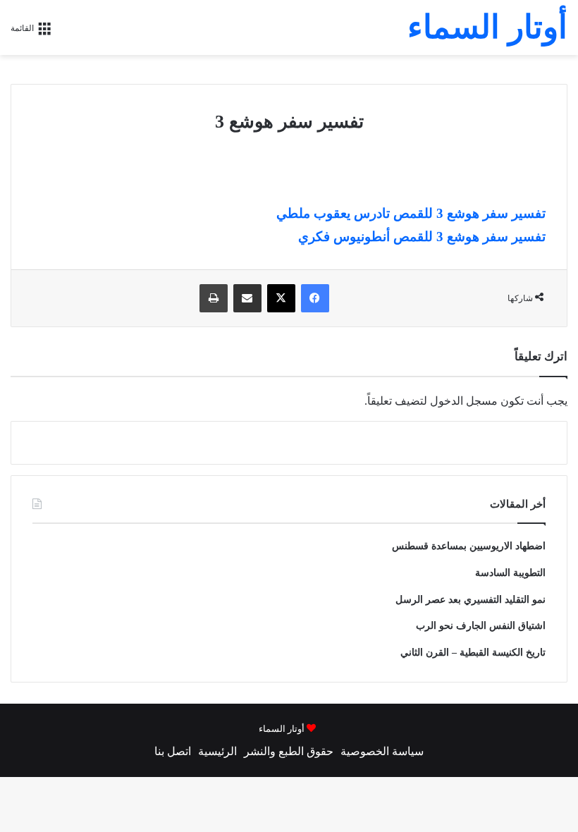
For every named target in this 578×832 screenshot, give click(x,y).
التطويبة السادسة (510, 573)
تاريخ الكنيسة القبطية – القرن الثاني (473, 652)
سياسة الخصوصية (382, 751)
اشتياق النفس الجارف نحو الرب (481, 625)
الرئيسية (217, 751)
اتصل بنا (172, 751)
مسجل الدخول (464, 401)
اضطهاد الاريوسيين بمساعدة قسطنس (469, 546)
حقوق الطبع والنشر (288, 751)
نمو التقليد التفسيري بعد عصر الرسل (470, 599)
